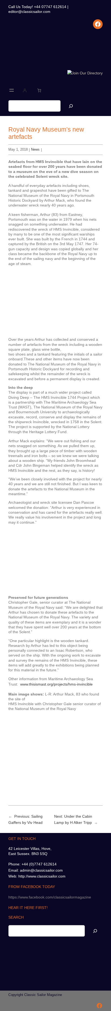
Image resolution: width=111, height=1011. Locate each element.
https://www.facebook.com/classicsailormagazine (49, 897)
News (35, 149)
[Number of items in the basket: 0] (39, 90)
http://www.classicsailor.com (41, 876)
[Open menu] (11, 90)
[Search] (70, 106)
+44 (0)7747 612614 (39, 864)
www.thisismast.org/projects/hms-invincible (56, 684)
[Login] (24, 90)
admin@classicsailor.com (41, 870)
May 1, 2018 (18, 149)
